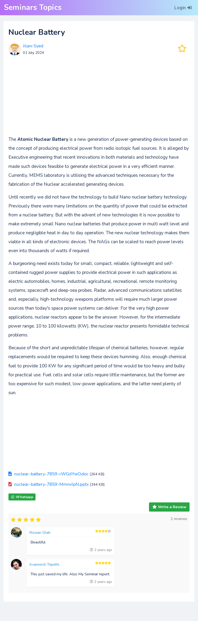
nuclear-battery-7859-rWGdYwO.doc (51, 474)
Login (180, 7)
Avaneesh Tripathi (44, 564)
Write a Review (172, 507)
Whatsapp (24, 497)
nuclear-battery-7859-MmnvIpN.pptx (51, 484)
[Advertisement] (99, 97)
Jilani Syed (33, 46)
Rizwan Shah (39, 532)
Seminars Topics (33, 7)
